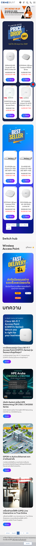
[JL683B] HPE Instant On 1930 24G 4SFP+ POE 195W (25, 169)
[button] (3, 12)
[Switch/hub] (27, 238)
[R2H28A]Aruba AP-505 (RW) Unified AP (25, 204)
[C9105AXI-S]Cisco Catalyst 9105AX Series (26, 67)
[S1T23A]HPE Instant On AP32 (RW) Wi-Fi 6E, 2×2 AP (25, 104)
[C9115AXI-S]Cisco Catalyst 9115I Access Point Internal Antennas (10, 205)
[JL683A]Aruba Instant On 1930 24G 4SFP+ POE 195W (10, 169)
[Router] (33, 247)
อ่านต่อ (7, 362)
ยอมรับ (28, 543)
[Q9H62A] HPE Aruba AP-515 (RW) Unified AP (10, 67)
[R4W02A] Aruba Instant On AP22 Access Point (10, 103)
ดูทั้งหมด (29, 247)
